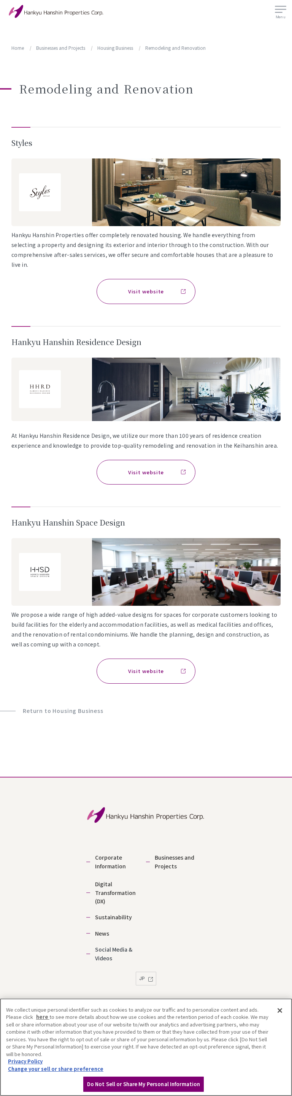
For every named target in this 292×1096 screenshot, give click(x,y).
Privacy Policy (25, 1061)
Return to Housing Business (63, 710)
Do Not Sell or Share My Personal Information (143, 1084)
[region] (146, 1047)
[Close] (279, 1010)
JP (142, 978)
